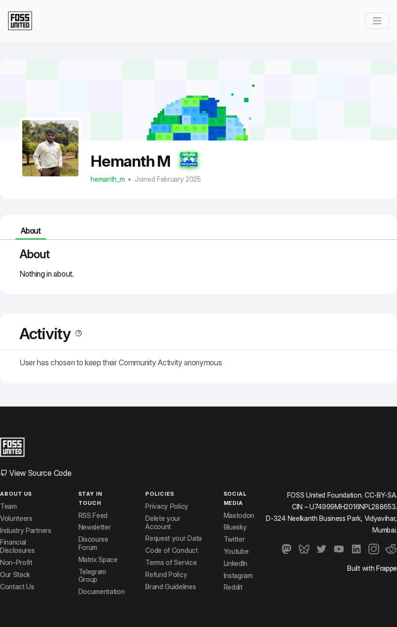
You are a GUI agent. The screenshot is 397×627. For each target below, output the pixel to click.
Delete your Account (162, 523)
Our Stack (15, 575)
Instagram (238, 576)
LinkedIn (235, 563)
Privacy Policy (166, 506)
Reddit (233, 587)
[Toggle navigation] (377, 21)
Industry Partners (25, 530)
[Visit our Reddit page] (391, 549)
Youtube (236, 551)
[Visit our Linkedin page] (356, 549)
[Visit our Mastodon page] (286, 549)
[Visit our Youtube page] (339, 549)
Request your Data (173, 538)
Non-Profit (16, 562)
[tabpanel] (198, 263)
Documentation (101, 592)
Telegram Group (92, 576)
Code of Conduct (171, 550)
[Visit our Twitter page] (321, 549)
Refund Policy (166, 575)
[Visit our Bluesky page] (304, 549)
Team (8, 506)
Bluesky (235, 527)
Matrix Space (98, 560)
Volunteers (16, 518)
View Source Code (39, 473)
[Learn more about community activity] (76, 333)
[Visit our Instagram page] (374, 549)
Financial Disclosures (17, 546)
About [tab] (30, 230)
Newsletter (94, 527)
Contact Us (17, 587)
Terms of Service (171, 562)
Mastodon (239, 515)
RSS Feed (92, 515)
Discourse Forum (93, 543)
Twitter (234, 539)
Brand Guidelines (170, 587)
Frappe (386, 568)
